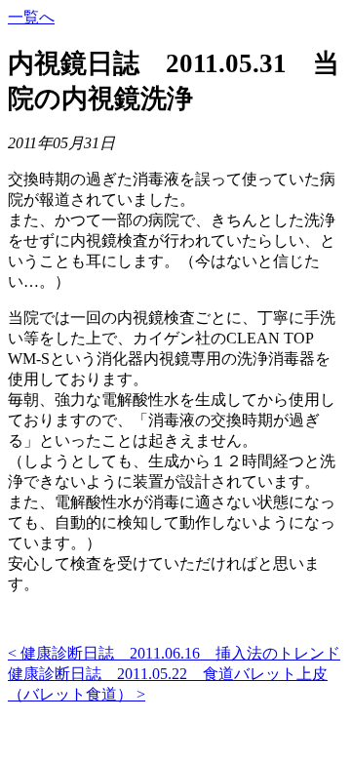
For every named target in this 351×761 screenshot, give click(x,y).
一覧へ (31, 17)
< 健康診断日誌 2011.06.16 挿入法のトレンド (174, 653)
